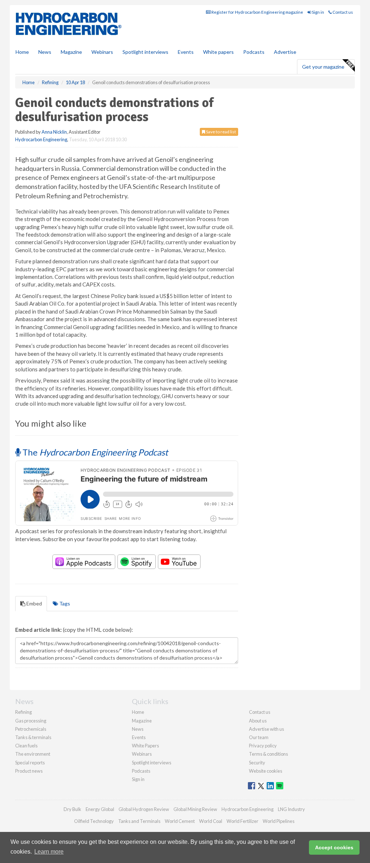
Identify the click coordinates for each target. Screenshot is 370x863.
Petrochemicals (30, 729)
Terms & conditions (268, 754)
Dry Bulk (72, 809)
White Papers (145, 745)
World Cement (180, 821)
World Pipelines (278, 821)
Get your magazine (323, 67)
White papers (218, 52)
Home (22, 52)
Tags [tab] (64, 603)
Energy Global (100, 809)
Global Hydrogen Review (144, 809)
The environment (32, 754)
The (94, 452)
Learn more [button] (49, 852)
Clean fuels (26, 745)
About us (258, 721)
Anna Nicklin (54, 132)
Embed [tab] (33, 603)
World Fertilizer (242, 821)
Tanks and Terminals (139, 821)
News (137, 729)
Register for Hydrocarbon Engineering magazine (257, 12)
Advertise (285, 52)
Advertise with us (266, 729)
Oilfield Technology (94, 821)
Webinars (102, 52)
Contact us (342, 12)
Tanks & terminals (33, 737)
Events (186, 52)
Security (257, 762)
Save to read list (220, 131)
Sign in (317, 12)
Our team (258, 737)
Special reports (30, 762)
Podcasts (253, 52)
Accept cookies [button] (334, 847)
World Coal (210, 821)
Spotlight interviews (145, 52)
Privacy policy (263, 745)
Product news (29, 771)
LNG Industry (291, 809)
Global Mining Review (195, 809)
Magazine (71, 52)
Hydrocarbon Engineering (41, 139)
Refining (23, 712)
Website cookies (265, 771)
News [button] (44, 52)
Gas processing (30, 721)
